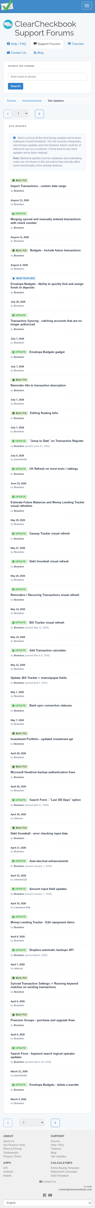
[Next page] (39, 114)
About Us (8, 1141)
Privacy (7, 1156)
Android (8, 1171)
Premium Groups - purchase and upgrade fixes (43, 1020)
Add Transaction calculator (47, 650)
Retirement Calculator (64, 1171)
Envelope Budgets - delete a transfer (54, 1084)
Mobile (7, 1175)
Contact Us (18, 52)
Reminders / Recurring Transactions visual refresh (45, 595)
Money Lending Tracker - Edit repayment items (42, 922)
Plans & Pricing (12, 1148)
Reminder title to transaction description (38, 385)
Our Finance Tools (14, 1145)
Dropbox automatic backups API (51, 950)
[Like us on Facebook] (44, 1195)
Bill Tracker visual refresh (46, 622)
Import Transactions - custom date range (38, 186)
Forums (11, 100)
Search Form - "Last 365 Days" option (55, 800)
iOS (5, 1168)
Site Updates (58, 1156)
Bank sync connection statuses (50, 705)
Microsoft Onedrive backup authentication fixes (43, 772)
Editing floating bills (44, 413)
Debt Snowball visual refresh (49, 561)
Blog (40, 52)
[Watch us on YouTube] (50, 1195)
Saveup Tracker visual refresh (49, 533)
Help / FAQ (18, 44)
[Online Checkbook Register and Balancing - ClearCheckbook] (10, 6)
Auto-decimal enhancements (48, 861)
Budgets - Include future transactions (55, 250)
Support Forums (48, 44)
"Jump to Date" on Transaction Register (56, 441)
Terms (17, 1156)
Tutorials (77, 44)
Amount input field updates (48, 889)
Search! (16, 86)
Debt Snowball (59, 1175)
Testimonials (10, 1152)
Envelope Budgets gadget (47, 352)
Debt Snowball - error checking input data (39, 833)
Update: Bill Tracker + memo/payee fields (39, 677)
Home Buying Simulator (65, 1168)
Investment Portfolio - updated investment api (42, 739)
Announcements (32, 100)
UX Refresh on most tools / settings (53, 468)
